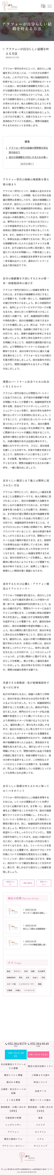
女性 (27, 977)
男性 (20, 977)
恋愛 (43, 977)
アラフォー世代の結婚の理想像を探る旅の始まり (28, 150)
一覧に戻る (27, 883)
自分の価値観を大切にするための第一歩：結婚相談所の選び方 (28, 159)
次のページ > (44, 883)
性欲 (26, 971)
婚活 (8, 971)
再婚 (39, 984)
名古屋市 (41, 971)
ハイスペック (29, 990)
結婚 (33, 971)
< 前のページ (10, 883)
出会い (35, 977)
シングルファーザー (27, 984)
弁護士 (18, 990)
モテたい (17, 971)
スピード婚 (11, 984)
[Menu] (49, 6)
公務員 (9, 990)
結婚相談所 (11, 977)
